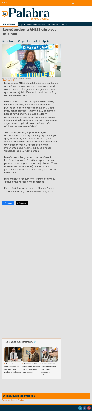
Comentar (10, 80)
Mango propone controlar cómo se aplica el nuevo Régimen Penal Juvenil (12, 368)
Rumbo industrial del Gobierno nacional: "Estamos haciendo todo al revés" (31, 368)
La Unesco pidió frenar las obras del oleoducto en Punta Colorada (34, 24)
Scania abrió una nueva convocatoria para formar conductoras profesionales (48, 369)
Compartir (8, 203)
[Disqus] (31, 239)
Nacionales (26, 78)
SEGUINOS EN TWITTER (20, 396)
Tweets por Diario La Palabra (13, 400)
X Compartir (21, 203)
